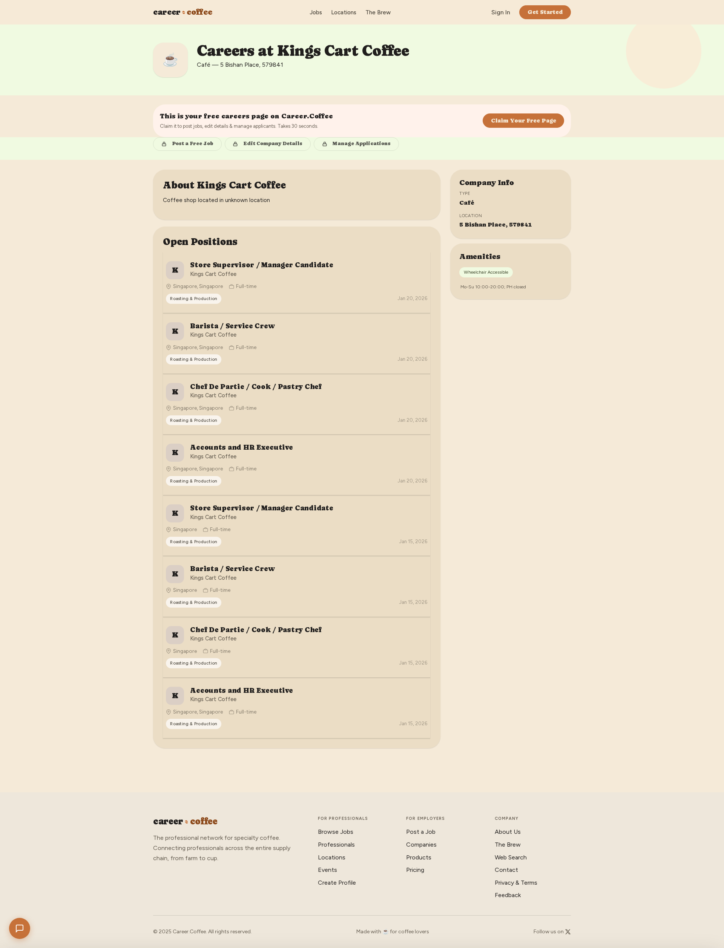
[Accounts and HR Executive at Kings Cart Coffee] (296, 465)
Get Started (545, 12)
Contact (506, 869)
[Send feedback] (19, 928)
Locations (343, 12)
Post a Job (421, 831)
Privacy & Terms (516, 882)
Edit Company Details (272, 143)
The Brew (378, 12)
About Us (508, 831)
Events (327, 869)
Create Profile (337, 882)
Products (418, 857)
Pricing (415, 869)
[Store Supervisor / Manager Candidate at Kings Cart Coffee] (296, 282)
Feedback (508, 895)
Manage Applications (362, 143)
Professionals (336, 844)
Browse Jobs (335, 831)
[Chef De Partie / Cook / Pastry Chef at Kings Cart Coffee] (296, 404)
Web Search (511, 857)
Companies (421, 844)
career (182, 12)
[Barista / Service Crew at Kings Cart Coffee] (296, 343)
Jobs (316, 12)
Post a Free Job (192, 143)
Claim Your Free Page (523, 120)
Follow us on (549, 931)
